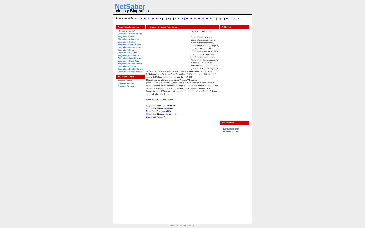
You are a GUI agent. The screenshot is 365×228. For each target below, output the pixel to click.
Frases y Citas (231, 131)
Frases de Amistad (126, 83)
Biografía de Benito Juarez (129, 47)
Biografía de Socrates (127, 53)
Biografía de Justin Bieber (129, 45)
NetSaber (130, 6)
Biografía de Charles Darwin (130, 69)
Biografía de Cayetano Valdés (158, 111)
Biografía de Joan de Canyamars (159, 108)
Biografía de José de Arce (157, 117)
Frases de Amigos (126, 86)
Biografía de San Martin (128, 55)
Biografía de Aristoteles (128, 39)
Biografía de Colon (126, 50)
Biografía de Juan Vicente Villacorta (161, 105)
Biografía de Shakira (127, 66)
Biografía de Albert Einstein (130, 72)
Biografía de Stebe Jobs (128, 61)
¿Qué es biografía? (126, 31)
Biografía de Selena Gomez (130, 64)
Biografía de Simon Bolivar (130, 34)
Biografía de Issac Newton (129, 58)
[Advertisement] (167, 48)
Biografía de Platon (126, 42)
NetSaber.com (231, 128)
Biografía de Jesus (126, 36)
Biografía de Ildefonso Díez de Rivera (161, 114)
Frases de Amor (125, 81)
